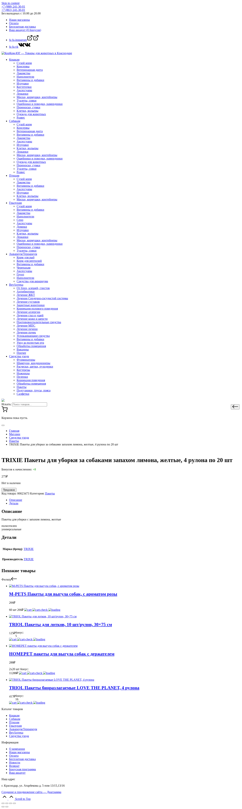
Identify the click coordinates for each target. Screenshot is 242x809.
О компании (17, 748)
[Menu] (3, 425)
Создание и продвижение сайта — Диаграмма (31, 792)
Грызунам (15, 725)
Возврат (14, 766)
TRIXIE (29, 549)
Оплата (14, 755)
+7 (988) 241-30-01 (13, 6)
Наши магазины (19, 752)
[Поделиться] (6, 803)
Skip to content (10, 3)
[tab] (124, 500)
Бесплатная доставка (22, 759)
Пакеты (50, 493)
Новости (14, 762)
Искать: (6, 404)
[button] (235, 406)
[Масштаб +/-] (14, 803)
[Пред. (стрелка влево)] (3, 806)
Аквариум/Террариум (23, 729)
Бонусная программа (22, 769)
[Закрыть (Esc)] (3, 803)
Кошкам (14, 715)
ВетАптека (16, 732)
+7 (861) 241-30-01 (13, 10)
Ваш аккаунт (17, 772)
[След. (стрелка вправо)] (6, 806)
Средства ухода (19, 736)
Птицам (14, 722)
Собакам (14, 719)
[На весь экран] (10, 803)
